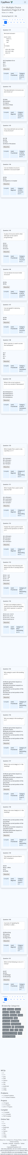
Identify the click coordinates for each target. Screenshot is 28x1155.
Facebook (17, 1143)
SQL (4, 1084)
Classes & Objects (8, 1018)
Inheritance (13, 1015)
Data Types (6, 1015)
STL (13, 1027)
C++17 (16, 1030)
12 (17, 22)
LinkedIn (10, 1143)
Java (4, 1077)
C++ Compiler (7, 1114)
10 (11, 22)
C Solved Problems (8, 1095)
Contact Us (10, 1140)
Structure (12, 1012)
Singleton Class (19, 1027)
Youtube (5, 1143)
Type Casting (6, 1021)
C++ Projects (6, 1105)
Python (5, 1080)
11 (14, 22)
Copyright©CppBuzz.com (14, 1147)
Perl (4, 1082)
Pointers (20, 1015)
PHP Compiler (7, 1116)
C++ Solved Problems (9, 1097)
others (20, 1033)
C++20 (21, 1030)
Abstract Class (7, 1027)
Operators (6, 1012)
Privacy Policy (18, 1140)
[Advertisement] (14, 213)
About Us (2, 1140)
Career (25, 1140)
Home (3, 12)
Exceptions (6, 1030)
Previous (5, 19)
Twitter (23, 1143)
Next (4, 25)
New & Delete (15, 1021)
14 (23, 22)
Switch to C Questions (9, 1036)
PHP (4, 1078)
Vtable (15, 1018)
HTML (5, 1090)
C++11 (11, 1030)
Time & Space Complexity (10, 1033)
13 (20, 22)
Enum (18, 1012)
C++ (7, 12)
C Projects (6, 1103)
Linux (4, 1088)
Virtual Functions (16, 1024)
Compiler (6, 73)
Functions (18, 1009)
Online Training (14, 1142)
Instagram (14, 1145)
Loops (4, 1009)
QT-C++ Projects (7, 1107)
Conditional (10, 1009)
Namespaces (6, 1024)
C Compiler (6, 1112)
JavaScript (6, 1086)
